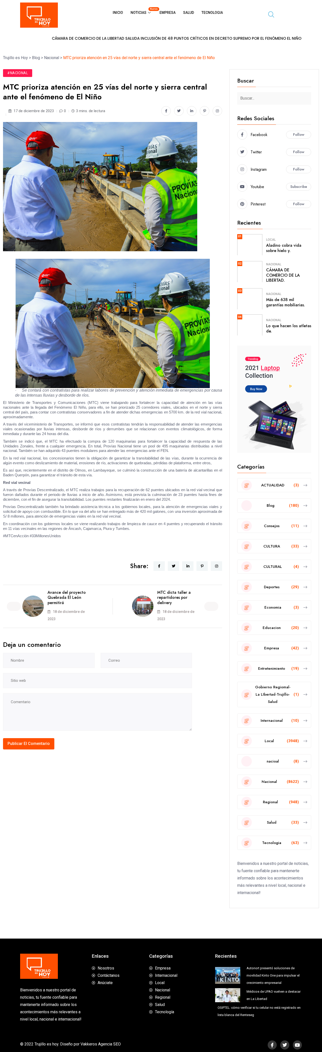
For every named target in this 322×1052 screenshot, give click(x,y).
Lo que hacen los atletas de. (288, 328)
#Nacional (17, 73)
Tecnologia (212, 13)
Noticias (143, 11)
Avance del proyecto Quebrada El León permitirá (67, 598)
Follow (298, 134)
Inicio (118, 13)
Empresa (167, 13)
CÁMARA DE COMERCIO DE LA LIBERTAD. (283, 275)
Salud (188, 13)
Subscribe (298, 186)
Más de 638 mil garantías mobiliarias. (285, 302)
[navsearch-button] (269, 15)
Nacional (273, 264)
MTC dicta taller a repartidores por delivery (174, 598)
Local (271, 239)
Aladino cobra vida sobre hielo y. (283, 248)
